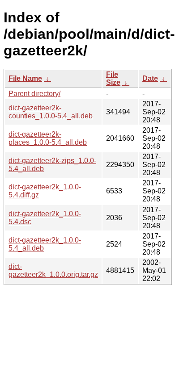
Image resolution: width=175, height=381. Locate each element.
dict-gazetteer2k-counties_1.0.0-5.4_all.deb (51, 112)
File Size (113, 78)
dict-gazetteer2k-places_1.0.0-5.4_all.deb (48, 138)
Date (150, 78)
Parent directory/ (34, 93)
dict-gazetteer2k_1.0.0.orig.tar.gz (53, 270)
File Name (25, 78)
